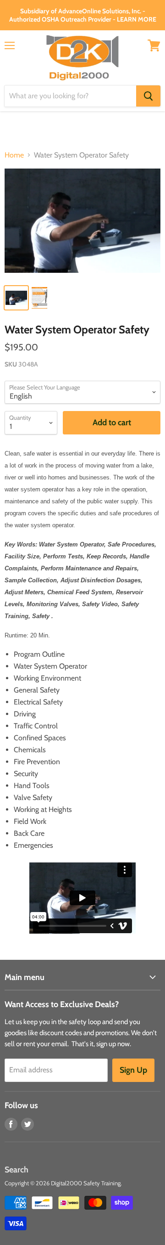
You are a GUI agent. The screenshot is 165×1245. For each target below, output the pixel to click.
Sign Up (133, 1070)
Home (14, 155)
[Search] (148, 96)
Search (16, 1170)
